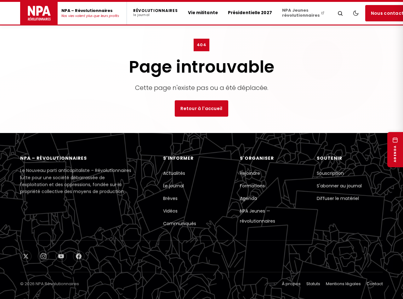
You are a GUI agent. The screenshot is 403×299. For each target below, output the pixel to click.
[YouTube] (61, 256)
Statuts (313, 284)
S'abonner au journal (339, 186)
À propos (291, 284)
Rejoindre (250, 173)
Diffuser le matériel (338, 198)
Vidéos (170, 211)
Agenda (248, 198)
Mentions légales (343, 284)
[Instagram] (43, 256)
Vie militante (203, 13)
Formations (252, 186)
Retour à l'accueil (201, 108)
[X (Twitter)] (25, 256)
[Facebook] (78, 256)
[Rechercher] (340, 13)
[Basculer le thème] (355, 13)
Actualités (174, 173)
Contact (374, 284)
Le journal (173, 186)
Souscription (330, 173)
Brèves (170, 198)
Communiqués (179, 223)
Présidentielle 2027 (250, 13)
